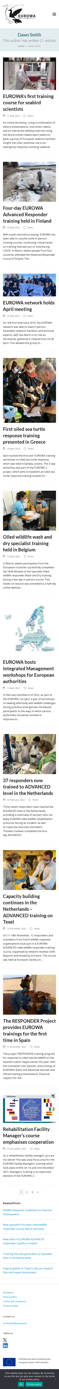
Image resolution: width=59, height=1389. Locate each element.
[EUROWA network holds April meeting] (29, 285)
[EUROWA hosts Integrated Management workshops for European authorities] (29, 629)
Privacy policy (34, 1384)
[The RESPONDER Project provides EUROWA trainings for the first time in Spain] (29, 994)
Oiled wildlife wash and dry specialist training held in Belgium (27, 543)
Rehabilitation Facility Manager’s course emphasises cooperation (28, 1135)
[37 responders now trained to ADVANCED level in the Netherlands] (29, 753)
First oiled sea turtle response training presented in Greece (24, 435)
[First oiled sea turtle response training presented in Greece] (29, 390)
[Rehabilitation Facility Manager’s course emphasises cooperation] (29, 1107)
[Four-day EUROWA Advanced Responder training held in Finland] (29, 181)
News (30, 115)
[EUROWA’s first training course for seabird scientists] (29, 73)
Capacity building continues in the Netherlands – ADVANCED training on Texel (28, 909)
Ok (21, 1384)
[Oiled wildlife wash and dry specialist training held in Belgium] (29, 510)
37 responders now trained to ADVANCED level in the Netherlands (28, 787)
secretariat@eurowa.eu (15, 1323)
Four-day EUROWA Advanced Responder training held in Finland (27, 214)
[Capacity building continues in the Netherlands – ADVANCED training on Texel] (29, 869)
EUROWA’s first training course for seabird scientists (28, 102)
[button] (54, 14)
